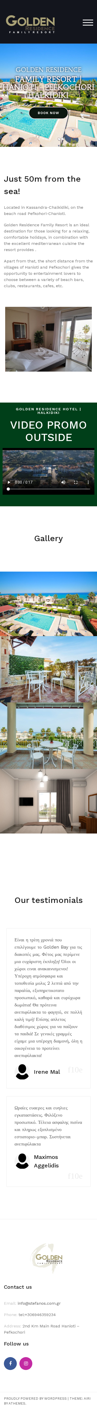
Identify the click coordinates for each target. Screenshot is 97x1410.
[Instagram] (25, 1363)
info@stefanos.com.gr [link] (39, 1303)
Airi (87, 1398)
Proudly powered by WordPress (35, 1398)
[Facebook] (10, 1363)
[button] (48, 113)
